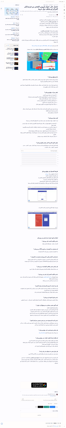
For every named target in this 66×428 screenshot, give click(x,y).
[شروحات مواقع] (50, 403)
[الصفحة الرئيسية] (64, 5)
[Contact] (64, 18)
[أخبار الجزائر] (55, 403)
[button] (64, 1)
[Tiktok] (49, 423)
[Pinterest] (48, 423)
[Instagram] (51, 423)
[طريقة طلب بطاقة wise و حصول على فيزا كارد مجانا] (48, 399)
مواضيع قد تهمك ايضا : (53, 150)
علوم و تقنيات (61, 1)
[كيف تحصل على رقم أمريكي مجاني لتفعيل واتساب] (11, 11)
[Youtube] (55, 423)
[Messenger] (53, 423)
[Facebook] (60, 423)
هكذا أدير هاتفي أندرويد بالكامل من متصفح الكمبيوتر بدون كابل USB (13, 40)
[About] (64, 16)
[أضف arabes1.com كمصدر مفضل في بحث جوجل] (39, 385)
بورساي (46, 174)
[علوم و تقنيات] (52, 14)
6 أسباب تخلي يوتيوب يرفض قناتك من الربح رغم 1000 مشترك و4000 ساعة (12, 30)
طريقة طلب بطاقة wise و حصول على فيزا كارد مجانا (42, 45)
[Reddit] (46, 423)
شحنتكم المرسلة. (42, 332)
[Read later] (22, 14)
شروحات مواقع (13, 16)
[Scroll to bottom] (2, 424)
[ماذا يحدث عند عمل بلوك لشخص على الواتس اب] (29, 399)
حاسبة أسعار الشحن (47, 277)
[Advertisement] (29, 27)
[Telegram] (56, 423)
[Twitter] (58, 423)
